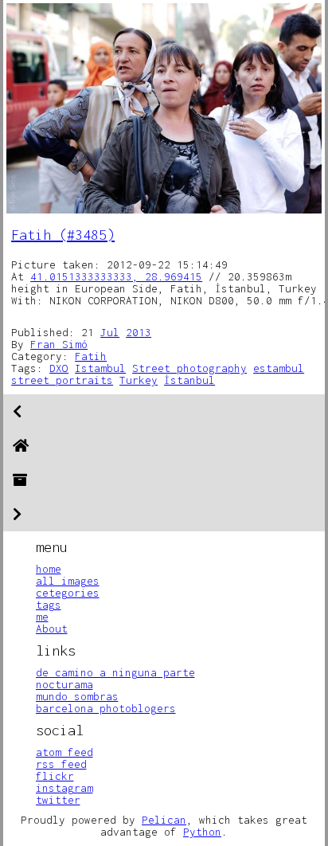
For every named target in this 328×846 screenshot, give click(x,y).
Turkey (138, 380)
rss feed (61, 764)
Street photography (189, 368)
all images (68, 580)
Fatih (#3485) (63, 234)
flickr (55, 776)
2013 (138, 332)
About (52, 628)
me (42, 616)
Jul (109, 332)
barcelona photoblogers (106, 708)
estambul (278, 368)
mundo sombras (77, 696)
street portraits (62, 380)
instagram (64, 787)
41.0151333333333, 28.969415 (116, 276)
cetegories (68, 592)
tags (48, 604)
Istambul (100, 368)
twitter (58, 799)
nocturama (64, 684)
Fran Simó (59, 344)
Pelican (164, 819)
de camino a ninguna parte (115, 672)
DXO (58, 368)
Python (202, 831)
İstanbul (189, 380)
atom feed (64, 752)
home (48, 568)
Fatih (91, 356)
